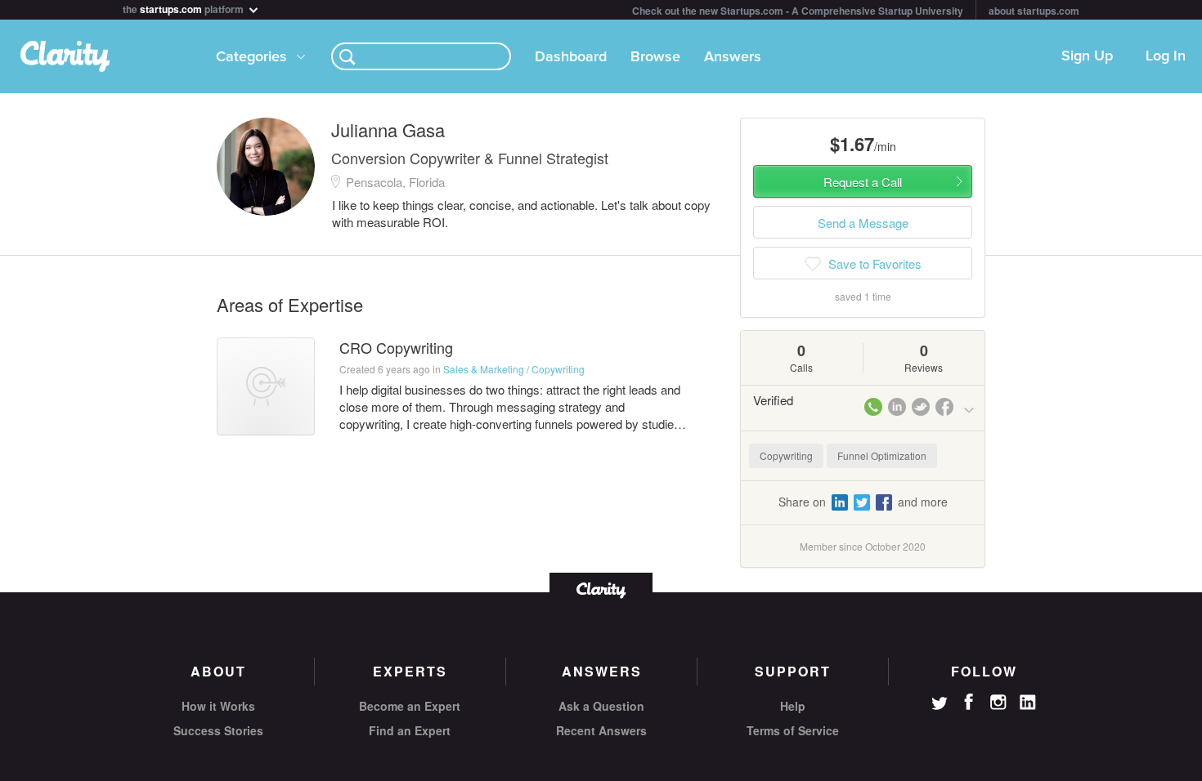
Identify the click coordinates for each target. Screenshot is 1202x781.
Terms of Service (793, 730)
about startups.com (1034, 10)
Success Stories (218, 730)
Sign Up (1087, 56)
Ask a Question (601, 706)
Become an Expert (409, 706)
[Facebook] (969, 702)
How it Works (218, 706)
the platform (184, 8)
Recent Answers (601, 730)
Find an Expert (410, 730)
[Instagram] (998, 702)
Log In (1166, 56)
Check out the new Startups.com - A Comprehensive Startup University (797, 10)
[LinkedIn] (1028, 702)
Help (792, 706)
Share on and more (863, 501)
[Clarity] (601, 589)
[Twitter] (939, 705)
